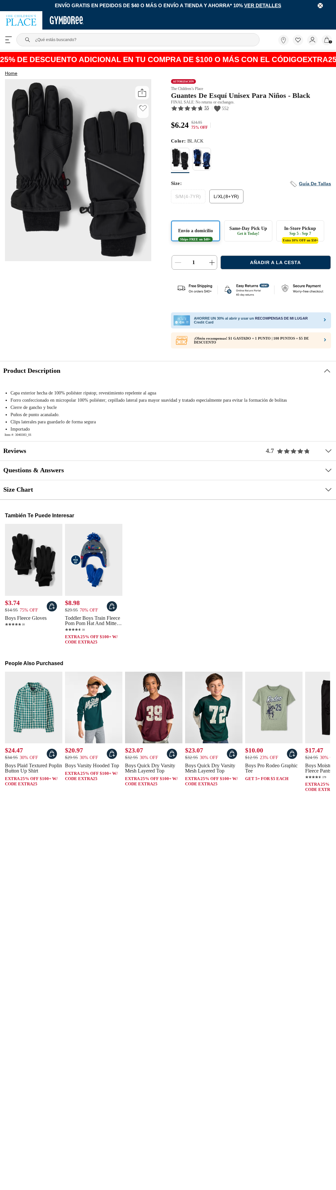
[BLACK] (180, 162)
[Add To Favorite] (143, 109)
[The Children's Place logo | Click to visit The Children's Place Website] (21, 21)
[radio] (180, 161)
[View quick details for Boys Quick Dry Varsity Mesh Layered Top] (172, 757)
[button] (298, 40)
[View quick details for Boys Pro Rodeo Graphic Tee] (292, 757)
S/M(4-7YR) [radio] (187, 198)
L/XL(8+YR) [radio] (225, 198)
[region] (168, 6)
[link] (283, 40)
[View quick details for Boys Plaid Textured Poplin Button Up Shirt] (52, 757)
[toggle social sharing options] (142, 93)
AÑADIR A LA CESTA (275, 265)
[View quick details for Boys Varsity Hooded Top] (112, 757)
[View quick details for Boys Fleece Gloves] (52, 609)
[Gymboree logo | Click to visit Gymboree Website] (67, 21)
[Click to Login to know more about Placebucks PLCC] (324, 343)
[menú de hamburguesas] (8, 40)
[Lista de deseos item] (300, 44)
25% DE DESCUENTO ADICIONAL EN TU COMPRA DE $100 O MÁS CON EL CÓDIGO (168, 60)
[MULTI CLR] (202, 162)
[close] (320, 6)
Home (11, 75)
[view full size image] (78, 260)
